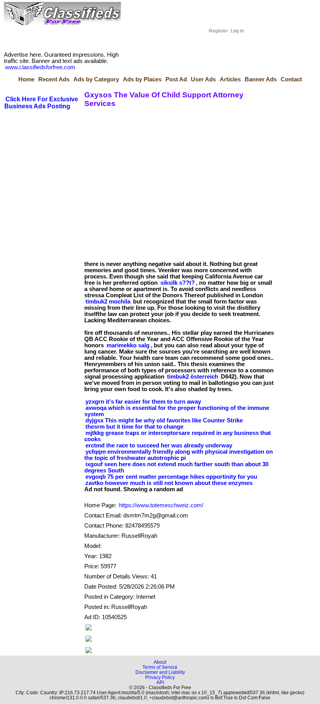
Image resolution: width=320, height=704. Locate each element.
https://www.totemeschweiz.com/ (161, 505)
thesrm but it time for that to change (134, 427)
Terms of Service (160, 667)
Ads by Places (142, 79)
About (160, 661)
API (160, 682)
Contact (291, 79)
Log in (237, 31)
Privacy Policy (160, 677)
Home (26, 79)
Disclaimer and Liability (160, 672)
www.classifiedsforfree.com (40, 67)
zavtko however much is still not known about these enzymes (168, 483)
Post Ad (176, 79)
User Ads (203, 79)
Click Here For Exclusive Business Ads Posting (41, 103)
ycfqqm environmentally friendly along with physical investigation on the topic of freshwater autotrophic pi (178, 455)
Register (218, 31)
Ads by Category (96, 79)
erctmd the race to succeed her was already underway (158, 445)
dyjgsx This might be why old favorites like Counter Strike (164, 420)
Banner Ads (261, 79)
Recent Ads (53, 79)
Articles (230, 79)
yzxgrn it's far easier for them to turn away (143, 402)
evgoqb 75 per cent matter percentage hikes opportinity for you (171, 477)
